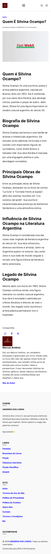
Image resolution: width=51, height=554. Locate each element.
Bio (4, 521)
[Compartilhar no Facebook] (11, 333)
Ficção (5, 458)
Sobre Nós (7, 507)
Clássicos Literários (12, 462)
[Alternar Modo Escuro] (47, 5)
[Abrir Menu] (24, 5)
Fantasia (6, 448)
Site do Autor (8, 383)
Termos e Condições (12, 516)
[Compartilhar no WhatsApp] (5, 333)
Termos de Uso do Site (13, 493)
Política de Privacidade (13, 498)
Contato (6, 512)
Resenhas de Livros (12, 453)
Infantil (5, 472)
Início (4, 17)
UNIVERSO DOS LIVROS (20, 541)
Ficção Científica (10, 467)
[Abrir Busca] (42, 5)
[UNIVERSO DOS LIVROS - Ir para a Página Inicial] (4, 5)
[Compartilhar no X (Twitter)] (18, 333)
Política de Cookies (11, 502)
